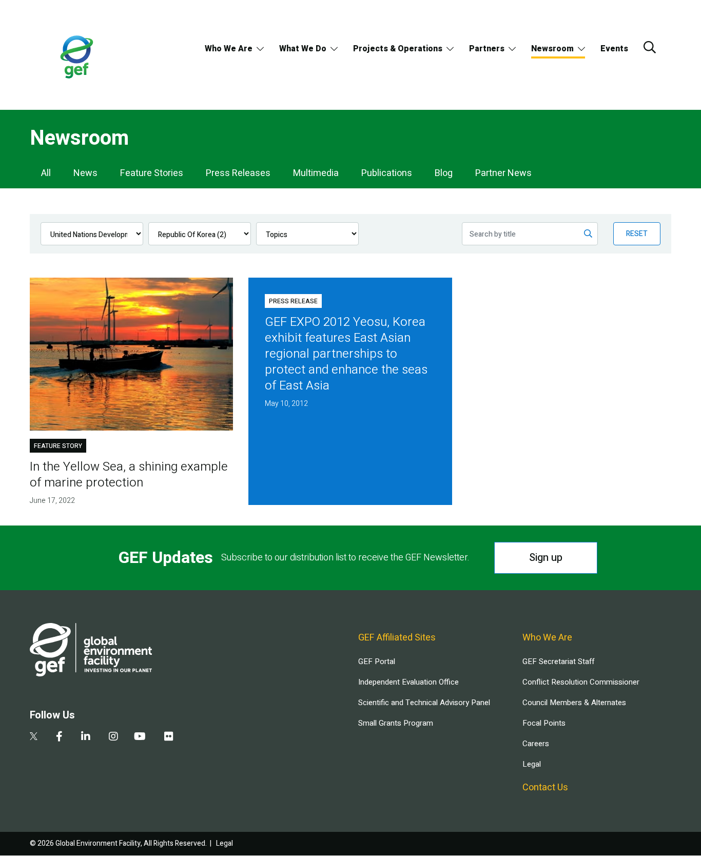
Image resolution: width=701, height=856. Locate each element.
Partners (486, 49)
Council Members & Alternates (574, 702)
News (85, 173)
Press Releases (238, 173)
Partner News (503, 173)
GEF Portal (376, 661)
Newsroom (552, 49)
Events (614, 49)
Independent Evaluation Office (408, 682)
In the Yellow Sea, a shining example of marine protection (129, 475)
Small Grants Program (395, 723)
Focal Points (544, 723)
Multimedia (316, 173)
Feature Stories (151, 173)
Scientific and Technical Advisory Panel (424, 702)
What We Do (302, 49)
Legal (531, 764)
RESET (637, 233)
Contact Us (545, 787)
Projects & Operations (397, 49)
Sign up (545, 557)
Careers (535, 743)
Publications (386, 173)
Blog (444, 173)
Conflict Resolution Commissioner (580, 682)
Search (650, 47)
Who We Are (228, 49)
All (46, 173)
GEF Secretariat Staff (558, 661)
